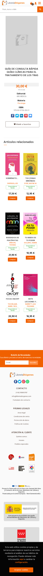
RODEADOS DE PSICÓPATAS (12, 238)
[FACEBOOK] (15, 381)
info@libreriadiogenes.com (21, 396)
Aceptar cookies (21, 569)
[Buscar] (40, 9)
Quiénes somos (21, 436)
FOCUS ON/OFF (12, 299)
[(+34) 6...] (27, 381)
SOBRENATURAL (12, 178)
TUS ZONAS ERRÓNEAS (30, 179)
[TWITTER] (19, 381)
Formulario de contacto (21, 400)
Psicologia (21, 103)
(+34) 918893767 (21, 392)
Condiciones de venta (21, 416)
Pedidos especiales (21, 444)
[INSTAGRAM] (23, 381)
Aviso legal (21, 412)
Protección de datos (21, 420)
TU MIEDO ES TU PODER (30, 238)
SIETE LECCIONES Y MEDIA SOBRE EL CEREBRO (30, 300)
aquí (21, 559)
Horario (21, 440)
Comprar (12, 198)
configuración (21, 562)
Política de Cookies (22, 424)
